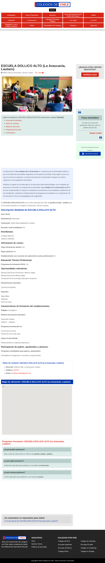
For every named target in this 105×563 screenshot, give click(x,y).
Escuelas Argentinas (65, 544)
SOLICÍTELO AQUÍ (91, 154)
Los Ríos (94, 20)
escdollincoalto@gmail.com (21, 373)
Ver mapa (38, 73)
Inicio (33, 541)
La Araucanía (31, 20)
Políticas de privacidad (39, 547)
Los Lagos (73, 20)
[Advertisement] (52, 46)
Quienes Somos (36, 544)
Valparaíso (93, 25)
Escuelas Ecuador (87, 544)
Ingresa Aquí (90, 75)
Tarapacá (73, 25)
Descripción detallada (14, 120)
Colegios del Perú (64, 541)
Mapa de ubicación (13, 126)
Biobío (94, 15)
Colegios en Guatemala (88, 548)
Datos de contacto (12, 123)
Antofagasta (11, 15)
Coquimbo (11, 20)
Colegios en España (87, 551)
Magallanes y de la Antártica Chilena (11, 25)
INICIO (52, 10)
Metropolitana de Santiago (52, 25)
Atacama (52, 15)
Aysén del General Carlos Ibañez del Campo (73, 15)
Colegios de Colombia (88, 541)
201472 (16, 370)
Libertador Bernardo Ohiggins (52, 20)
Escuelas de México (65, 548)
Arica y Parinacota (32, 15)
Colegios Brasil (63, 551)
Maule (32, 25)
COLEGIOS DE (53, 4)
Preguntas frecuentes (13, 130)
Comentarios (10, 133)
